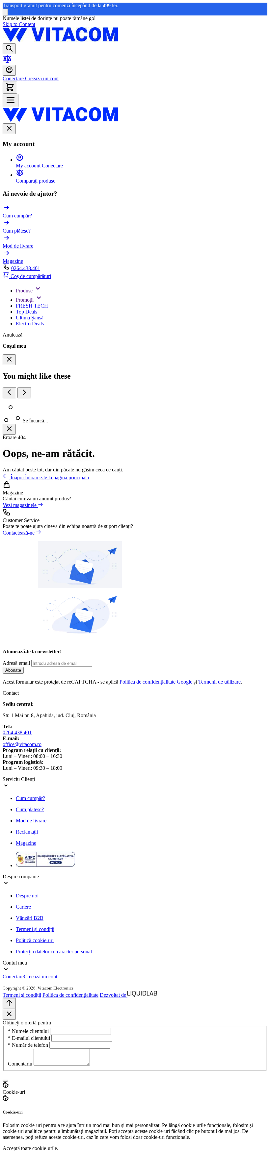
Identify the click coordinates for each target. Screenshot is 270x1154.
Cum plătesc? (30, 809)
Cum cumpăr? (30, 798)
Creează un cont (41, 78)
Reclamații (27, 832)
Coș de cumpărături (30, 276)
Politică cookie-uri (35, 940)
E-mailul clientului (29, 1038)
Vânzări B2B (29, 918)
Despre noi (27, 895)
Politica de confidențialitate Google (156, 682)
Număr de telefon (28, 1045)
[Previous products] (9, 392)
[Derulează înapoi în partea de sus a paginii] (9, 1003)
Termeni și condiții (35, 929)
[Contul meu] (9, 70)
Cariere (23, 907)
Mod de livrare (31, 820)
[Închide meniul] (9, 128)
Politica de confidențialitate (70, 995)
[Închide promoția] (5, 12)
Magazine (26, 843)
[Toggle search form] (9, 48)
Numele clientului (29, 1031)
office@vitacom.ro (22, 744)
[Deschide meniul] (10, 100)
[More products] (24, 392)
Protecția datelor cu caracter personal (54, 951)
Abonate (13, 670)
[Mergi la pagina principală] (60, 40)
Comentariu (21, 1063)
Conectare (13, 78)
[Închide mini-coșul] (9, 359)
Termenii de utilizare (219, 682)
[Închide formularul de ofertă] (9, 1014)
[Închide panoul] (9, 429)
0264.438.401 (25, 268)
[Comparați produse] (7, 61)
